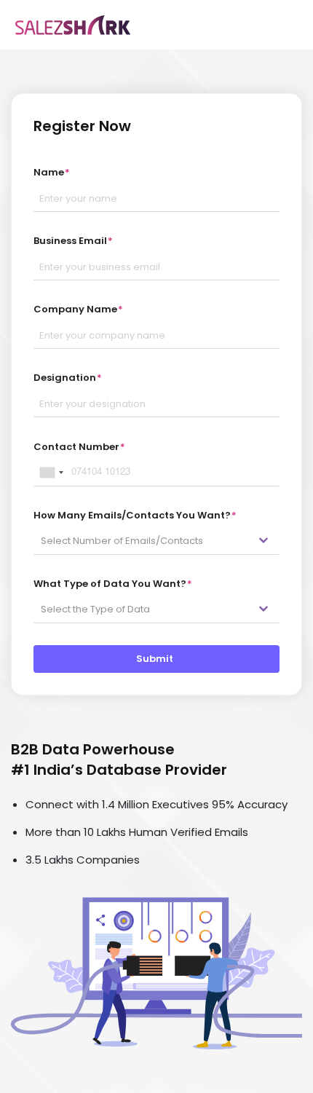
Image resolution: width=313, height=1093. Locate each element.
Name (51, 172)
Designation (67, 377)
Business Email (73, 241)
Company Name (78, 309)
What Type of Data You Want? (112, 584)
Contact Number (79, 447)
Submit (157, 659)
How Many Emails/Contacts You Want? (135, 515)
